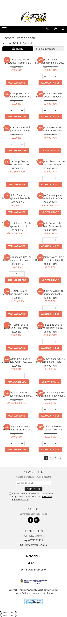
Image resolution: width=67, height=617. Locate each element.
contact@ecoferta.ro (35, 544)
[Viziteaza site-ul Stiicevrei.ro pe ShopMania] (33, 601)
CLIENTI (32, 562)
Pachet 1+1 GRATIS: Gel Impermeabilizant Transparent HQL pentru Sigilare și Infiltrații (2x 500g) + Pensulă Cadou (50, 292)
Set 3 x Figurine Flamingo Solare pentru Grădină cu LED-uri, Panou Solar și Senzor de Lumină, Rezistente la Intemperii (17, 428)
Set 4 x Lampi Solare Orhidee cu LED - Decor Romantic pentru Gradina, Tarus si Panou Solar (17, 326)
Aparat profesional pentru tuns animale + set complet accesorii (50, 394)
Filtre (19, 48)
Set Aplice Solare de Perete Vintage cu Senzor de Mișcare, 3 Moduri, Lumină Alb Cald (16, 224)
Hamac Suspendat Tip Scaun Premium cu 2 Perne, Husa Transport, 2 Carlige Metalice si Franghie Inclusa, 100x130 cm (50, 129)
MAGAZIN (32, 556)
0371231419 (35, 540)
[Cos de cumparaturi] (55, 29)
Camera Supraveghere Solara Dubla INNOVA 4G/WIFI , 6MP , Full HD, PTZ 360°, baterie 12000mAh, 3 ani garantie (50, 197)
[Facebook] (30, 520)
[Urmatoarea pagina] (60, 458)
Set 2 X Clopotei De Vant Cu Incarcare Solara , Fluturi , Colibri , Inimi (50, 360)
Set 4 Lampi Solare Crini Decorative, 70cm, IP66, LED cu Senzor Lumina (17, 360)
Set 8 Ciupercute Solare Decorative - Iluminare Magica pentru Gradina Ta (16, 61)
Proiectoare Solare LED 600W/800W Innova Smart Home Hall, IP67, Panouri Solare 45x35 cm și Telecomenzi (17, 394)
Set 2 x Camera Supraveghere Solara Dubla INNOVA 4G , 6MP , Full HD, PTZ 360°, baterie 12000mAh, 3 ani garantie (50, 61)
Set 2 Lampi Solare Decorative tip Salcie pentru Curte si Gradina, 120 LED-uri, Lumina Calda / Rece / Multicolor (17, 292)
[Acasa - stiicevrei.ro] (33, 17)
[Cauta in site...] (63, 29)
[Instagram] (37, 520)
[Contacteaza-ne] (47, 29)
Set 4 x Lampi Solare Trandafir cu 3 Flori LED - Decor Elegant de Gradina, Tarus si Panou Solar (16, 163)
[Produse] (4, 29)
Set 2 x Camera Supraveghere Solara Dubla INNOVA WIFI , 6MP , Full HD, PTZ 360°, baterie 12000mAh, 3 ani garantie (17, 197)
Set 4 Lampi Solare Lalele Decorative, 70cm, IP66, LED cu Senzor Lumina (50, 258)
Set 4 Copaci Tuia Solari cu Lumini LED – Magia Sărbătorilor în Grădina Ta (50, 163)
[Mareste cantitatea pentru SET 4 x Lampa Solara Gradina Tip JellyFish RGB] (55, 341)
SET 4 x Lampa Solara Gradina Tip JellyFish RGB (50, 326)
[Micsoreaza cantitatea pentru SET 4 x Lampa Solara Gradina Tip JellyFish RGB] (44, 341)
